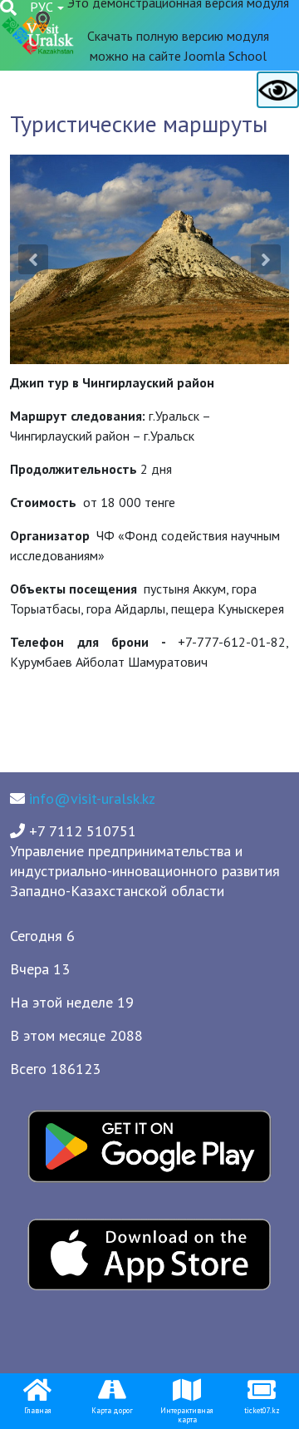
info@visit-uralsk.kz (92, 798)
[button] (33, 259)
